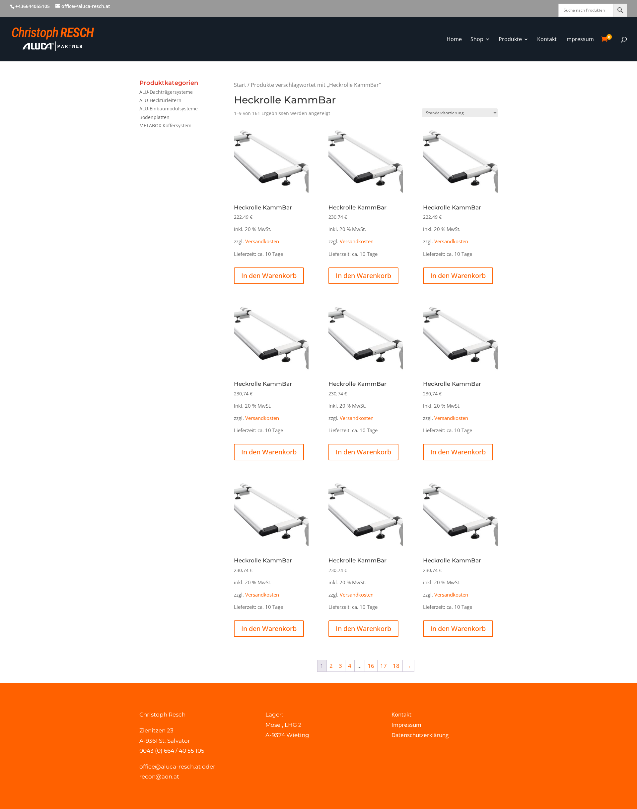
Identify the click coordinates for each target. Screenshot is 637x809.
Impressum (406, 724)
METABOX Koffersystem (165, 125)
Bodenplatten (154, 117)
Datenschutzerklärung (420, 735)
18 (396, 665)
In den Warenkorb (269, 275)
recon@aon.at (159, 776)
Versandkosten (262, 241)
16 (371, 665)
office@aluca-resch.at (170, 766)
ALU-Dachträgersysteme (166, 92)
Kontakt (401, 714)
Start (240, 84)
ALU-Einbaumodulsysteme (168, 108)
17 (383, 665)
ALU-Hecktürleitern (160, 100)
